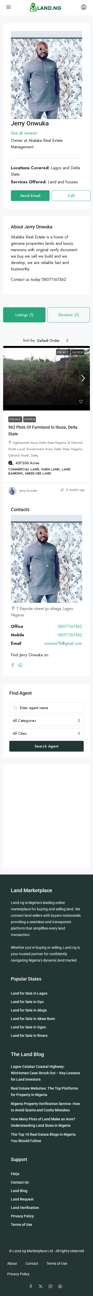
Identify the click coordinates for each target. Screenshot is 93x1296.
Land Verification (25, 1208)
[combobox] (52, 340)
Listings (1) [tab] (24, 315)
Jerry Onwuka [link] (28, 490)
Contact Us (20, 1182)
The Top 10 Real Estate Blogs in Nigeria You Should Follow (43, 1137)
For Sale (63, 352)
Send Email (30, 195)
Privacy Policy (22, 1216)
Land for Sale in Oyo (27, 1002)
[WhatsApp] (21, 665)
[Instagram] (51, 1286)
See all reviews (24, 133)
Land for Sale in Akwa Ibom (33, 1019)
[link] (46, 378)
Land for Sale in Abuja (29, 1010)
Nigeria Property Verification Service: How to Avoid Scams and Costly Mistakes (45, 1107)
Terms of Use (21, 1225)
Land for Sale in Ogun (28, 1027)
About (12, 1263)
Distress (77, 352)
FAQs (15, 1174)
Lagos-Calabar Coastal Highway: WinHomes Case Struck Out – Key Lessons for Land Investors (45, 1073)
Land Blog (19, 1191)
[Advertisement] (46, 816)
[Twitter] (41, 1286)
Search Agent (46, 746)
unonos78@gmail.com (63, 643)
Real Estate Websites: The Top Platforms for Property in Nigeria (44, 1091)
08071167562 (70, 626)
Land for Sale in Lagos (29, 993)
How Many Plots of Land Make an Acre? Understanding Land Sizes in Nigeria (43, 1122)
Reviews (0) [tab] (68, 315)
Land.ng (17, 903)
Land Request (22, 1199)
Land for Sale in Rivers (29, 1036)
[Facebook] (14, 665)
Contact (31, 1263)
